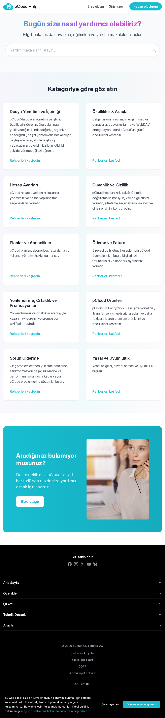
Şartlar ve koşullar (82, 653)
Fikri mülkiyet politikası (82, 673)
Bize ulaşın (96, 6)
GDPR (82, 666)
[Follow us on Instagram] (76, 564)
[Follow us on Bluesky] (95, 564)
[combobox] (82, 50)
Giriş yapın (117, 6)
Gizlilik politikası (82, 659)
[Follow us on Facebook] (70, 564)
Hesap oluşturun (145, 6)
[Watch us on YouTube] (89, 564)
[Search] (154, 50)
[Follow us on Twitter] (82, 564)
